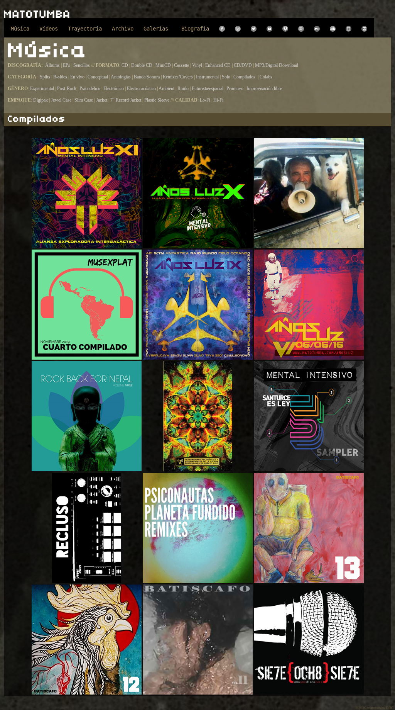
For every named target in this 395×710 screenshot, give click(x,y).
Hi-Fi (218, 100)
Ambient (167, 88)
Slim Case (83, 100)
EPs (66, 65)
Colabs (266, 77)
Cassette (181, 65)
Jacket (101, 100)
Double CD (141, 65)
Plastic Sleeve (156, 100)
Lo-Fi (205, 100)
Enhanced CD (218, 65)
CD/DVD (243, 65)
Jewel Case (61, 100)
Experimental (42, 88)
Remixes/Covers (178, 77)
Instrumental (208, 77)
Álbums (53, 65)
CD (125, 65)
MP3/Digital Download (276, 65)
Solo (226, 77)
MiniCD (163, 65)
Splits (45, 77)
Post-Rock (67, 88)
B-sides (60, 77)
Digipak (40, 100)
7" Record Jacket (125, 100)
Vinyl (197, 65)
